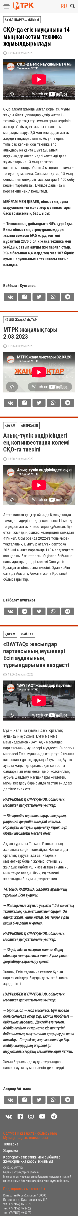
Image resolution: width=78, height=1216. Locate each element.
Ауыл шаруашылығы (22, 19)
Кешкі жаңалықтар (21, 319)
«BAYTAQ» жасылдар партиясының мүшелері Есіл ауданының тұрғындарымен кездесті (36, 655)
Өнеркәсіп (29, 425)
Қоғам (10, 425)
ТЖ (7, 1122)
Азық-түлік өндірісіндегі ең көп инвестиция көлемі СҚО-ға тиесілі (36, 442)
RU (64, 6)
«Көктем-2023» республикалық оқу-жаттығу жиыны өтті (30, 1139)
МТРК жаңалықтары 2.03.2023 (30, 333)
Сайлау (27, 634)
